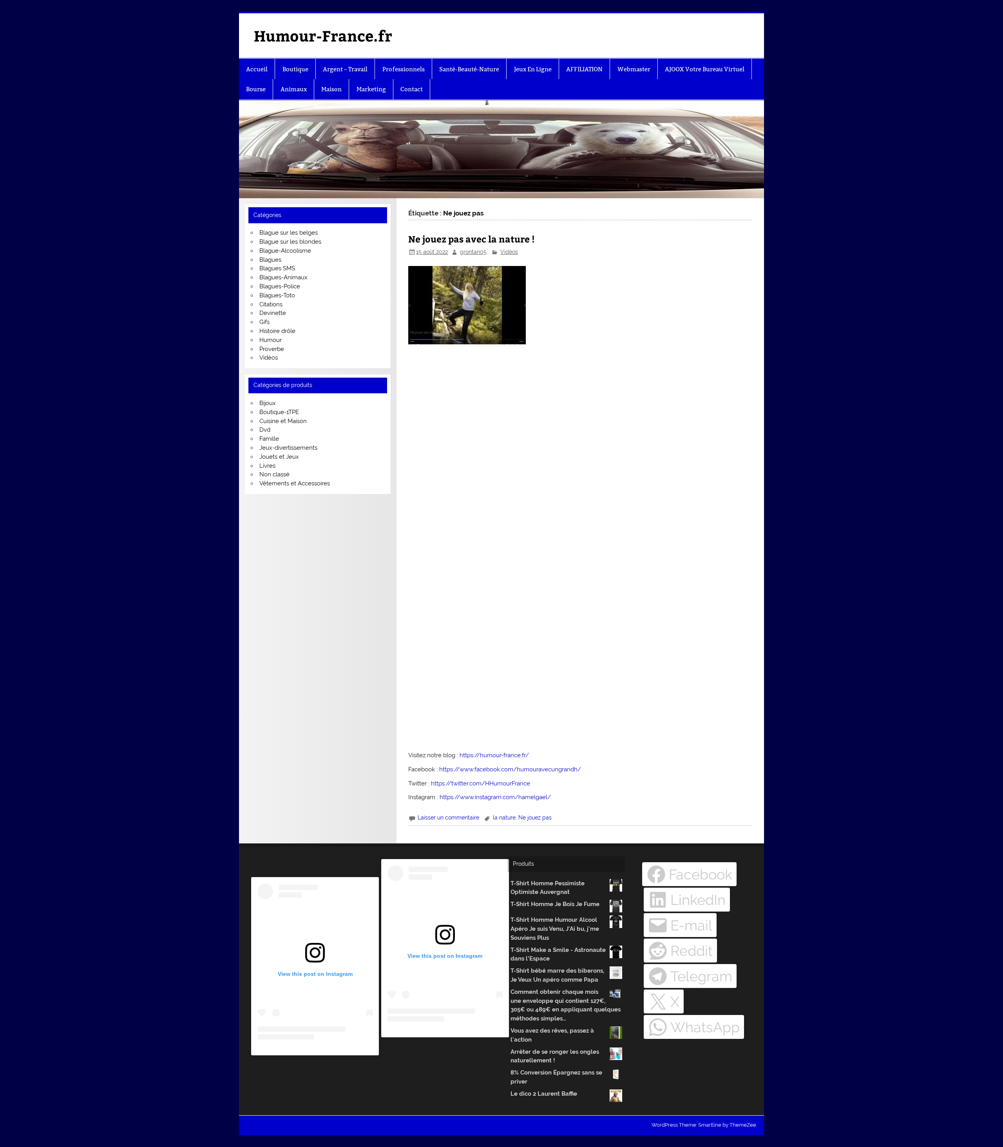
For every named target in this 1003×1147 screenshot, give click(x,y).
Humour (270, 340)
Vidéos (509, 252)
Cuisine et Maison (283, 421)
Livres (267, 465)
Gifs (264, 322)
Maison (331, 89)
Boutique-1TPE (279, 412)
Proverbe (271, 349)
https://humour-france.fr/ (494, 755)
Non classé (274, 474)
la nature (504, 817)
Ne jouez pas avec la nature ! (471, 239)
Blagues (270, 259)
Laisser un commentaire (448, 817)
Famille (269, 438)
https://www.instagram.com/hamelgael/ (495, 797)
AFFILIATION (584, 69)
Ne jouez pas (535, 817)
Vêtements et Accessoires (294, 483)
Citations (270, 304)
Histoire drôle (277, 331)
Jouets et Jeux (279, 456)
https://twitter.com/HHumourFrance (480, 783)
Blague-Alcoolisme (285, 250)
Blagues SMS (277, 268)
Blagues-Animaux (283, 277)
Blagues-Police (279, 286)
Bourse (256, 89)
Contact (411, 89)
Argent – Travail (345, 69)
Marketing (371, 89)
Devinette (272, 313)
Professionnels (403, 69)
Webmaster (633, 69)
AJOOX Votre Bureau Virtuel (704, 69)
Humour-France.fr (323, 35)
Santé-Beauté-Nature (469, 69)
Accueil (257, 69)
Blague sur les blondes (290, 241)
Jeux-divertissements (288, 447)
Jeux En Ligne (533, 69)
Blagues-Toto (277, 295)
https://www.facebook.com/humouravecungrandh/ (510, 769)
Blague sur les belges (288, 232)
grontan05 (473, 252)
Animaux (294, 89)
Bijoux (267, 403)
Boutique (295, 69)
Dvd (264, 429)
